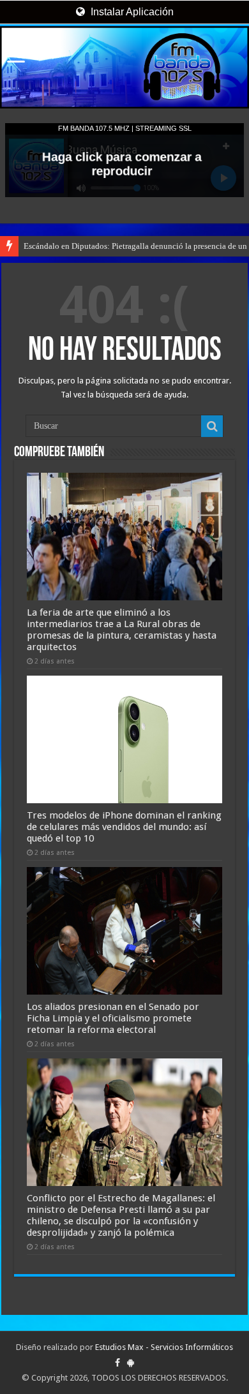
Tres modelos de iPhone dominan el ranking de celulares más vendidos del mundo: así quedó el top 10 (124, 827)
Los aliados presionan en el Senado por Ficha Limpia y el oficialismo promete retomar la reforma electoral (113, 1018)
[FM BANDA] (124, 67)
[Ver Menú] (16, 57)
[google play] (130, 1362)
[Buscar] (212, 426)
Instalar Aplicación (131, 11)
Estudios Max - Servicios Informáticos (164, 1347)
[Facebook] (117, 1362)
